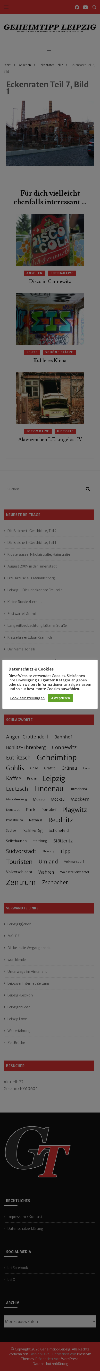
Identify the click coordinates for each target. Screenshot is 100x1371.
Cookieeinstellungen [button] (27, 698)
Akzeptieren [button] (60, 698)
